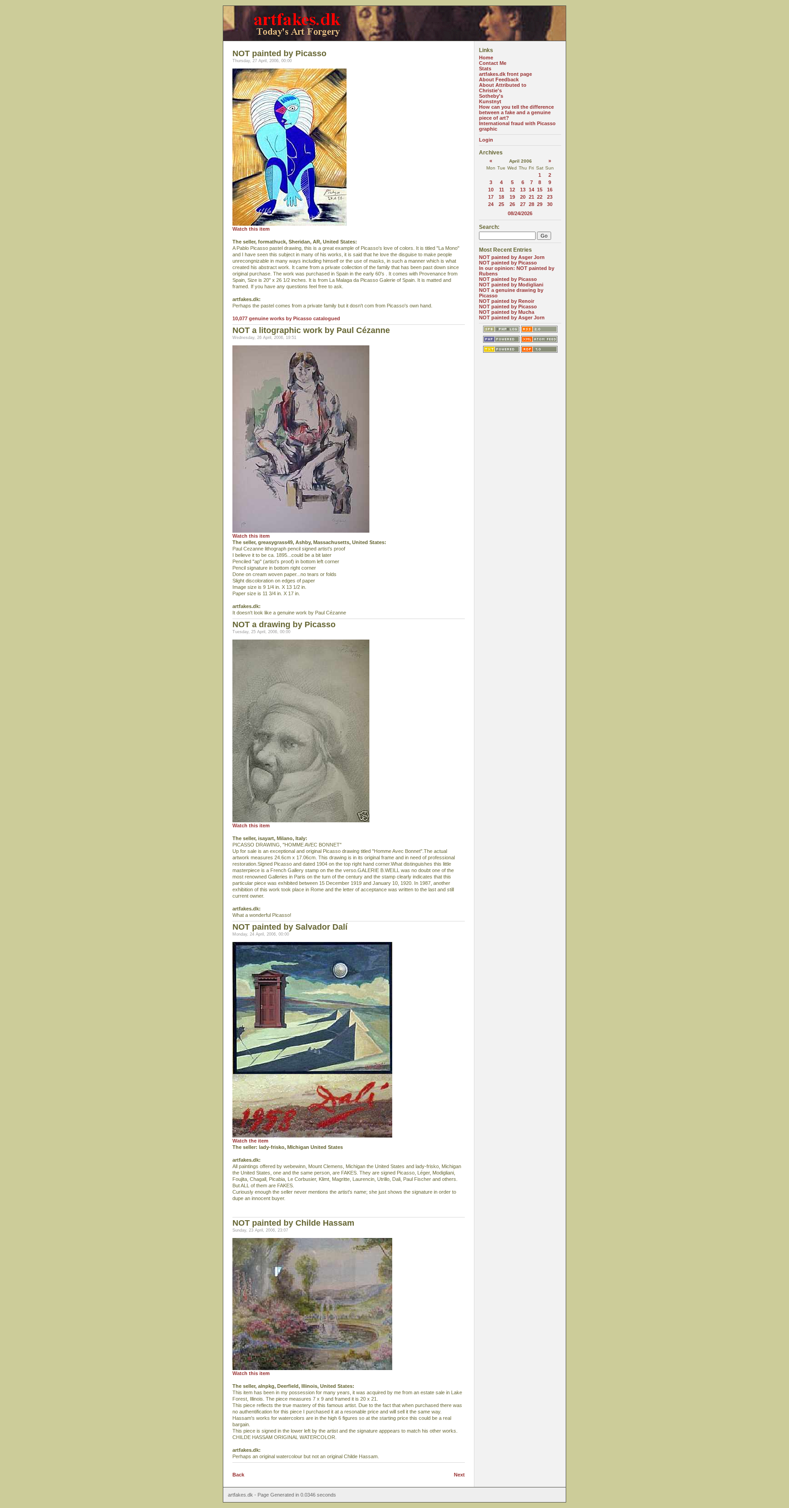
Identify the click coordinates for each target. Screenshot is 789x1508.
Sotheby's (491, 96)
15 (539, 189)
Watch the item (250, 1140)
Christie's (490, 90)
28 (531, 204)
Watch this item (251, 229)
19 (512, 197)
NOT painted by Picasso (508, 262)
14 (531, 189)
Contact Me (492, 63)
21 (531, 197)
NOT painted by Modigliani (511, 284)
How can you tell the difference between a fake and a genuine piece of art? (516, 112)
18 (501, 197)
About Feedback (499, 79)
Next (459, 1474)
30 (549, 204)
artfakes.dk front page (505, 74)
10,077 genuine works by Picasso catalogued (286, 318)
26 (512, 204)
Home (486, 57)
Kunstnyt (490, 101)
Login (486, 140)
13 (523, 189)
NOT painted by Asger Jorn (512, 257)
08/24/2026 (520, 213)
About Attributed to (502, 85)
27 (523, 204)
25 (501, 204)
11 (501, 189)
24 (491, 204)
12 (512, 189)
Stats (485, 68)
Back (238, 1474)
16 (549, 189)
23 (549, 197)
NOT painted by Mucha (506, 312)
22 (539, 197)
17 (491, 197)
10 (491, 189)
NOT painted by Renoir (506, 301)
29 (539, 204)
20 (523, 197)
